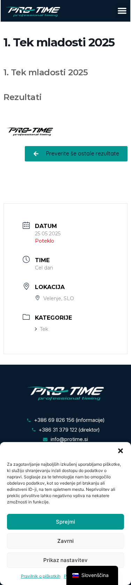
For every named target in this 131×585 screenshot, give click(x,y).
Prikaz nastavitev (65, 560)
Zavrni (65, 541)
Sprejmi (65, 521)
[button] (120, 450)
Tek (44, 329)
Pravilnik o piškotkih (40, 576)
